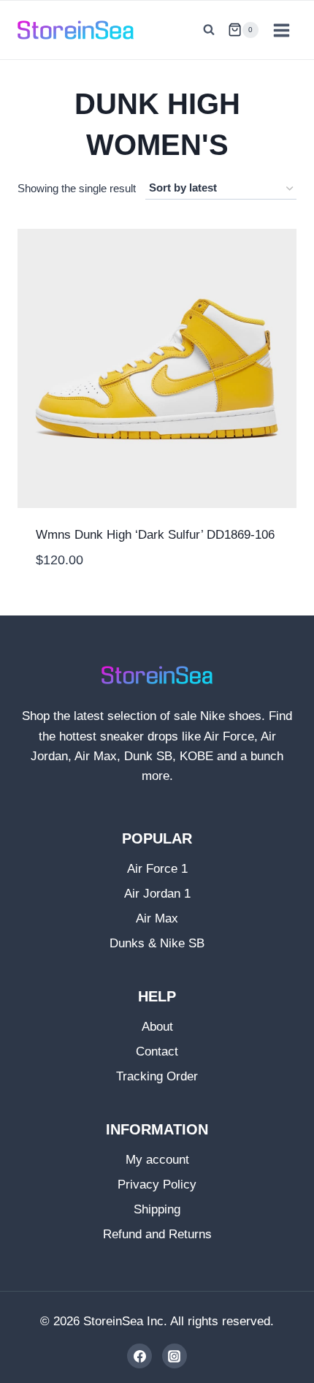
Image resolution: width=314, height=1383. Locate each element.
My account (157, 1160)
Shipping (157, 1209)
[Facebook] (139, 1356)
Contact (157, 1051)
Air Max (157, 918)
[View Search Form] (209, 30)
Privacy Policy (157, 1184)
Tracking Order (157, 1076)
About (157, 1027)
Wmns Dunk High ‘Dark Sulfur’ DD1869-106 (155, 535)
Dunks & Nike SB (157, 943)
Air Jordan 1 (157, 894)
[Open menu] (281, 30)
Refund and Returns (157, 1234)
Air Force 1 (157, 869)
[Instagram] (174, 1356)
